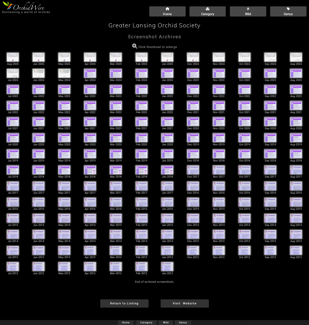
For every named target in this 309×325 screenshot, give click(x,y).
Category (146, 322)
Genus (183, 322)
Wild (166, 322)
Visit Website (185, 303)
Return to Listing (124, 303)
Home (126, 322)
